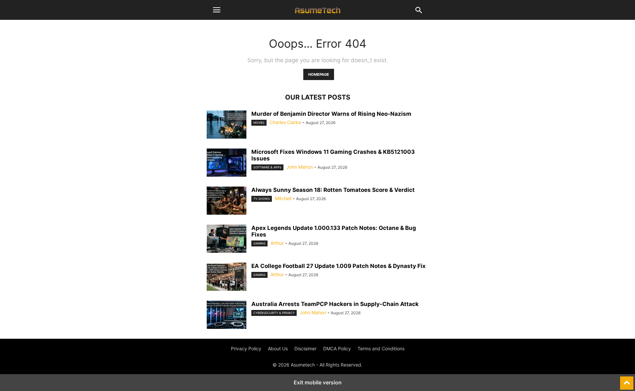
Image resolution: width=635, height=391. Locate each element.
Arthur (277, 243)
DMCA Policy (337, 348)
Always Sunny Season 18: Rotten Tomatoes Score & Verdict (333, 190)
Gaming (259, 243)
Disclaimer (305, 348)
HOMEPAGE (318, 74)
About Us (278, 348)
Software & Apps (267, 167)
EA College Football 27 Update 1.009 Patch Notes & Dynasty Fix (338, 266)
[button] (217, 10)
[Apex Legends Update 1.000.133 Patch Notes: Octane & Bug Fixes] (226, 239)
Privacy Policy (246, 348)
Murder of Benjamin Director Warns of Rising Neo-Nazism (331, 113)
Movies (259, 122)
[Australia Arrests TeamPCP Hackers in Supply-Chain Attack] (226, 315)
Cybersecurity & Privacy (274, 313)
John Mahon (299, 167)
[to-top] (626, 380)
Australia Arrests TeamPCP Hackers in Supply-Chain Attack (335, 304)
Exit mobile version (318, 382)
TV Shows (261, 198)
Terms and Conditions (381, 348)
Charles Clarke (285, 122)
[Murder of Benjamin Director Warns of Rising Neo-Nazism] (226, 125)
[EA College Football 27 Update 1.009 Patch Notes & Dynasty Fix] (226, 277)
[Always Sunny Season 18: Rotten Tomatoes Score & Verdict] (226, 201)
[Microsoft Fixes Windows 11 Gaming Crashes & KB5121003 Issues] (226, 163)
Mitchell (283, 198)
